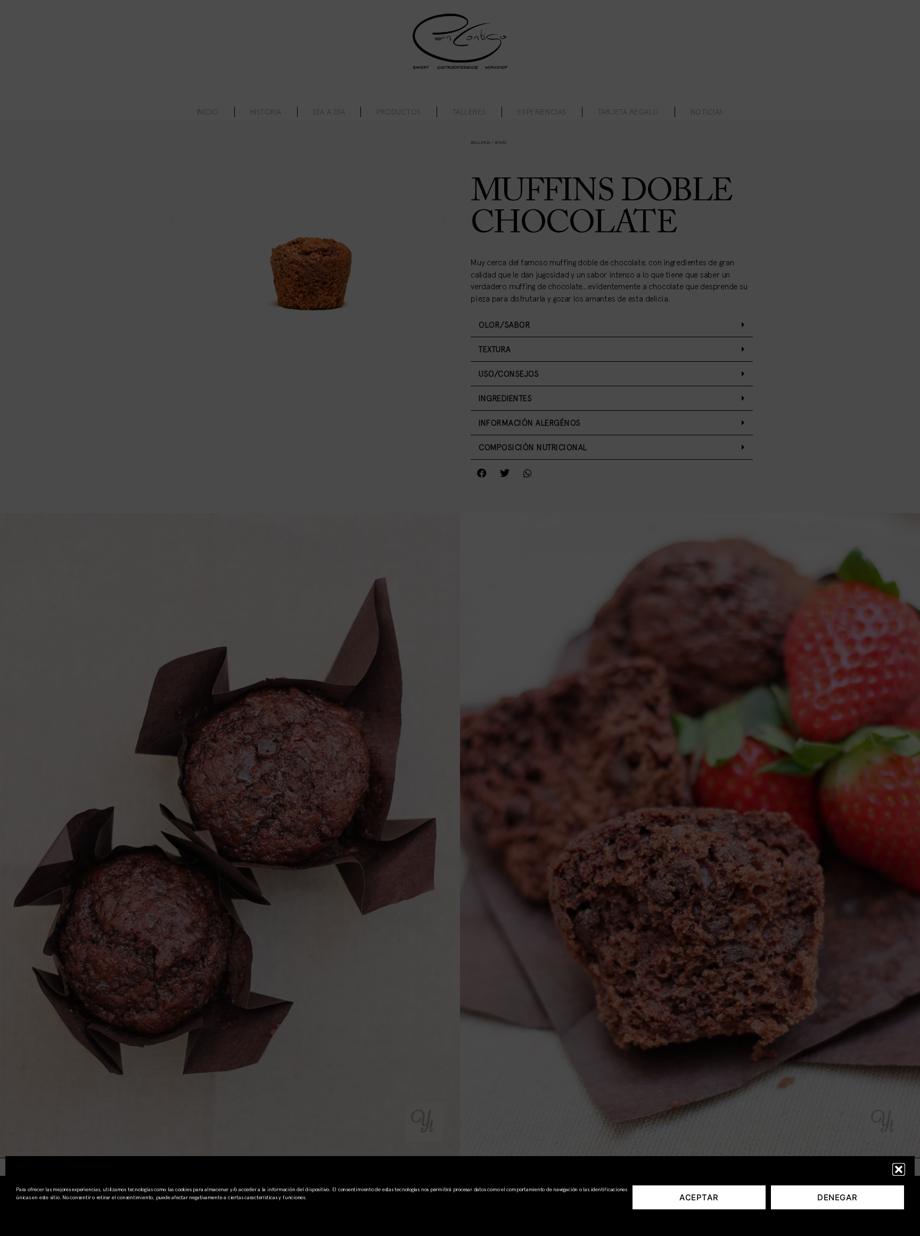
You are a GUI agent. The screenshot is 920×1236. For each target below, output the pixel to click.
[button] (898, 1169)
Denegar (837, 1197)
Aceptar (699, 1197)
